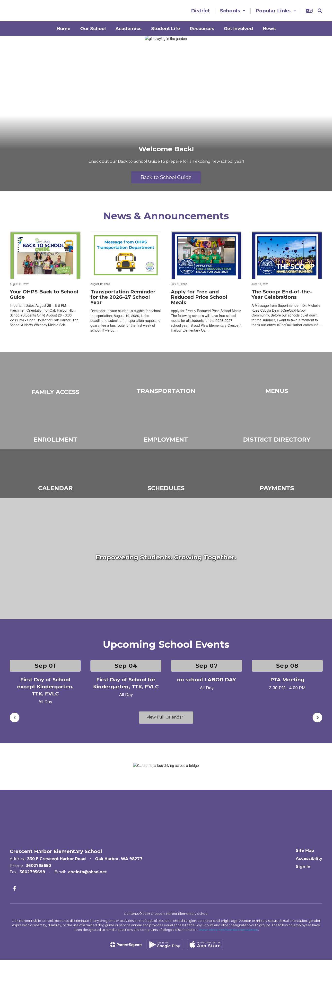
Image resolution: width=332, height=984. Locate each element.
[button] (232, 11)
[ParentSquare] (126, 944)
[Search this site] (319, 10)
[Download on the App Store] (205, 944)
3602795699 (32, 872)
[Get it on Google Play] (165, 944)
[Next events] (317, 717)
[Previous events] (14, 717)
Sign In (303, 866)
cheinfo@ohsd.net (87, 872)
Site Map (305, 850)
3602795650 (38, 865)
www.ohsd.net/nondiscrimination (228, 930)
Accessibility (309, 858)
